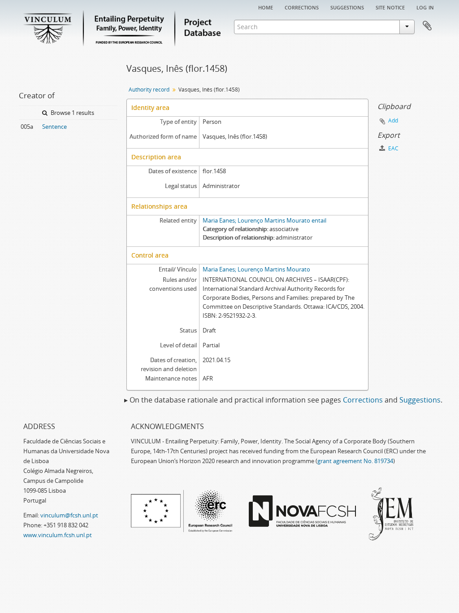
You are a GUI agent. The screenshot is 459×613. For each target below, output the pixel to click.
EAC (392, 148)
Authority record (149, 89)
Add (393, 120)
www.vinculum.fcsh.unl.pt (57, 535)
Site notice (390, 7)
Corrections (302, 7)
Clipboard (427, 26)
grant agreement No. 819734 (355, 461)
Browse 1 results (71, 113)
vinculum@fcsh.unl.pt (69, 515)
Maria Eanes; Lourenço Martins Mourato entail (264, 220)
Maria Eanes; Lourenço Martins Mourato (256, 269)
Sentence (54, 127)
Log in (425, 7)
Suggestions (347, 7)
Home (265, 7)
